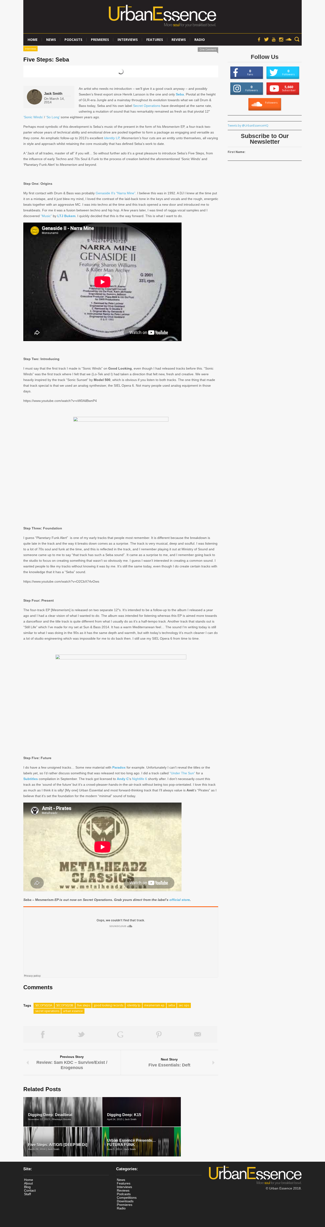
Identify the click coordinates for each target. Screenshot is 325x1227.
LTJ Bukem (66, 216)
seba (171, 1005)
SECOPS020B (64, 1005)
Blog (27, 1187)
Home (33, 39)
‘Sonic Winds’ (33, 117)
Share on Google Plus (120, 1034)
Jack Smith (53, 93)
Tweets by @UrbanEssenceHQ (248, 126)
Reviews (179, 39)
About (28, 1183)
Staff (27, 1194)
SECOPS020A (43, 1005)
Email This (197, 1034)
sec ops (184, 1005)
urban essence (73, 1011)
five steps (83, 1005)
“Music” (46, 216)
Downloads (125, 1201)
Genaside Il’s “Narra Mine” (115, 193)
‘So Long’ (53, 117)
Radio (199, 39)
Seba (180, 94)
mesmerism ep (154, 1005)
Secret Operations (146, 106)
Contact (30, 1190)
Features (154, 39)
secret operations (47, 1011)
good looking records (108, 1005)
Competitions (127, 1197)
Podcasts (73, 39)
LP (111, 138)
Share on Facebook (42, 1034)
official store (179, 900)
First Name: (237, 152)
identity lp (133, 1005)
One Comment (208, 49)
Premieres (100, 39)
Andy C (123, 779)
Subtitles (30, 779)
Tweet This (81, 1034)
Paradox (119, 767)
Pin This (159, 1034)
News (51, 39)
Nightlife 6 (139, 779)
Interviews (128, 39)
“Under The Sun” (182, 773)
